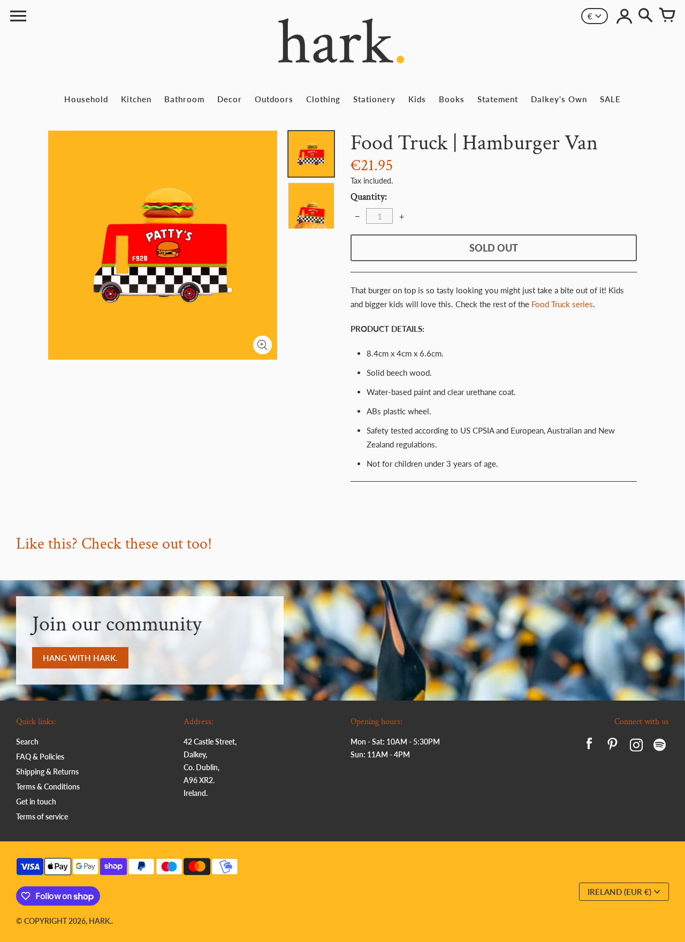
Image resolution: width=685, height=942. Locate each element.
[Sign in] (624, 16)
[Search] (645, 16)
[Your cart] (667, 16)
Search (27, 741)
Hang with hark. (80, 658)
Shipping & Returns (47, 771)
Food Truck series (562, 304)
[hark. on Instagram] (636, 746)
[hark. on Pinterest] (613, 746)
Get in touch (36, 801)
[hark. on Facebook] (589, 746)
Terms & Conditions (48, 786)
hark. (100, 920)
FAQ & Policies (40, 756)
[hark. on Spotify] (660, 746)
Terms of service (42, 816)
